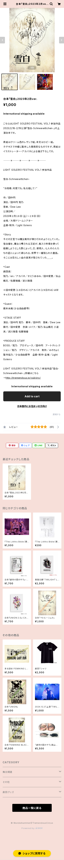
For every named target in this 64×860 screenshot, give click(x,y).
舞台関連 (7, 772)
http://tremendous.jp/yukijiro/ (23, 377)
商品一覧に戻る (32, 808)
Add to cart (32, 396)
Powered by (28, 828)
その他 (6, 782)
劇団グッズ (8, 792)
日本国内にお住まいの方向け (32, 406)
